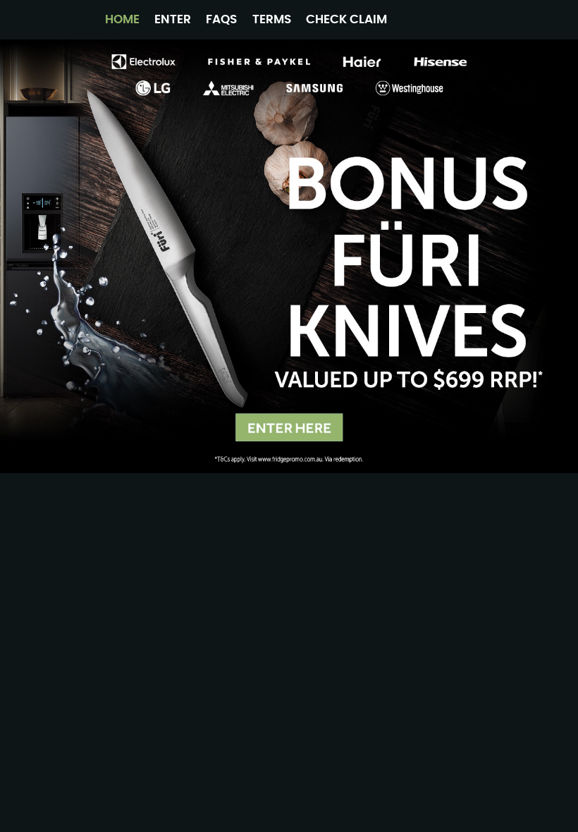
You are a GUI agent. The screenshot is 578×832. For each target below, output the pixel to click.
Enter (172, 19)
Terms (271, 19)
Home (122, 19)
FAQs (221, 19)
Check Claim (346, 19)
